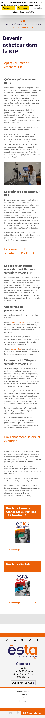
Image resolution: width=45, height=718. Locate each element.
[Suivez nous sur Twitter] (22, 640)
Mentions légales (22, 691)
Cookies (22, 701)
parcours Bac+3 (16, 349)
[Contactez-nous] (17, 713)
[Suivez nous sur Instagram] (7, 640)
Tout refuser (23, 8)
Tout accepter (8, 8)
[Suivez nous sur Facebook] (37, 640)
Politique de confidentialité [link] (23, 12)
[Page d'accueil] (22, 651)
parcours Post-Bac (18, 322)
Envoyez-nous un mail (22, 682)
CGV (22, 698)
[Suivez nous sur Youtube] (30, 640)
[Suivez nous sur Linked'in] (14, 640)
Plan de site (22, 695)
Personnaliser (37, 8)
